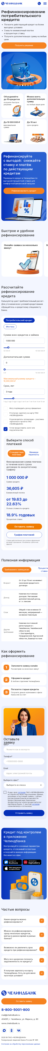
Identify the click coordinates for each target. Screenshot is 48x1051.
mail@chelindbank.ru (10, 1015)
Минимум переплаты (34, 453)
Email (6, 768)
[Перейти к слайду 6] (30, 85)
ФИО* (6, 745)
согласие (21, 792)
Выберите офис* (11, 780)
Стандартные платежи (16, 453)
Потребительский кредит (19, 320)
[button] (39, 3)
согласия (35, 804)
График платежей (24, 534)
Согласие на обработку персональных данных (20, 1044)
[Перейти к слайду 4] (25, 85)
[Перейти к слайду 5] (28, 85)
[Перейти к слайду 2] (20, 85)
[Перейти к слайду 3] (22, 85)
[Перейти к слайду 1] (17, 85)
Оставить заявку (24, 526)
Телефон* (8, 756)
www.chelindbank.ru (10, 1023)
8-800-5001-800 (15, 1010)
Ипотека (10, 327)
